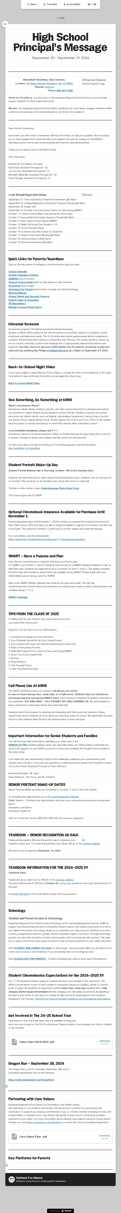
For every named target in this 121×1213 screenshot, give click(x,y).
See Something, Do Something (24, 448)
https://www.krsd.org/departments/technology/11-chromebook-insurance (47, 539)
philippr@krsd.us (58, 350)
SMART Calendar (18, 597)
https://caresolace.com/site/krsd (43, 1122)
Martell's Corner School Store (25, 307)
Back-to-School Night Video (24, 383)
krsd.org (49, 87)
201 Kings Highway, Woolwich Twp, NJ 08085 (49, 83)
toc (5, 24)
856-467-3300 (65, 90)
